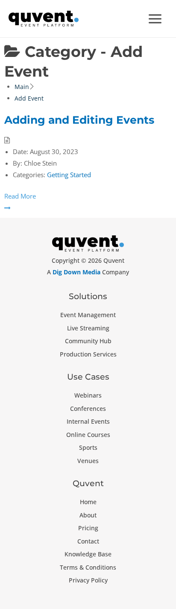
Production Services (88, 354)
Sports (88, 447)
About (88, 515)
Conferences (88, 408)
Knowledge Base (88, 554)
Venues (88, 461)
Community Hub (88, 341)
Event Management (88, 315)
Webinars (88, 395)
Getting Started (69, 174)
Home (88, 502)
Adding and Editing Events (79, 119)
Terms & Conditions (88, 567)
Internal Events (88, 421)
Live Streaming (88, 328)
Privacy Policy (88, 580)
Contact (88, 541)
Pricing (88, 528)
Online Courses (88, 435)
